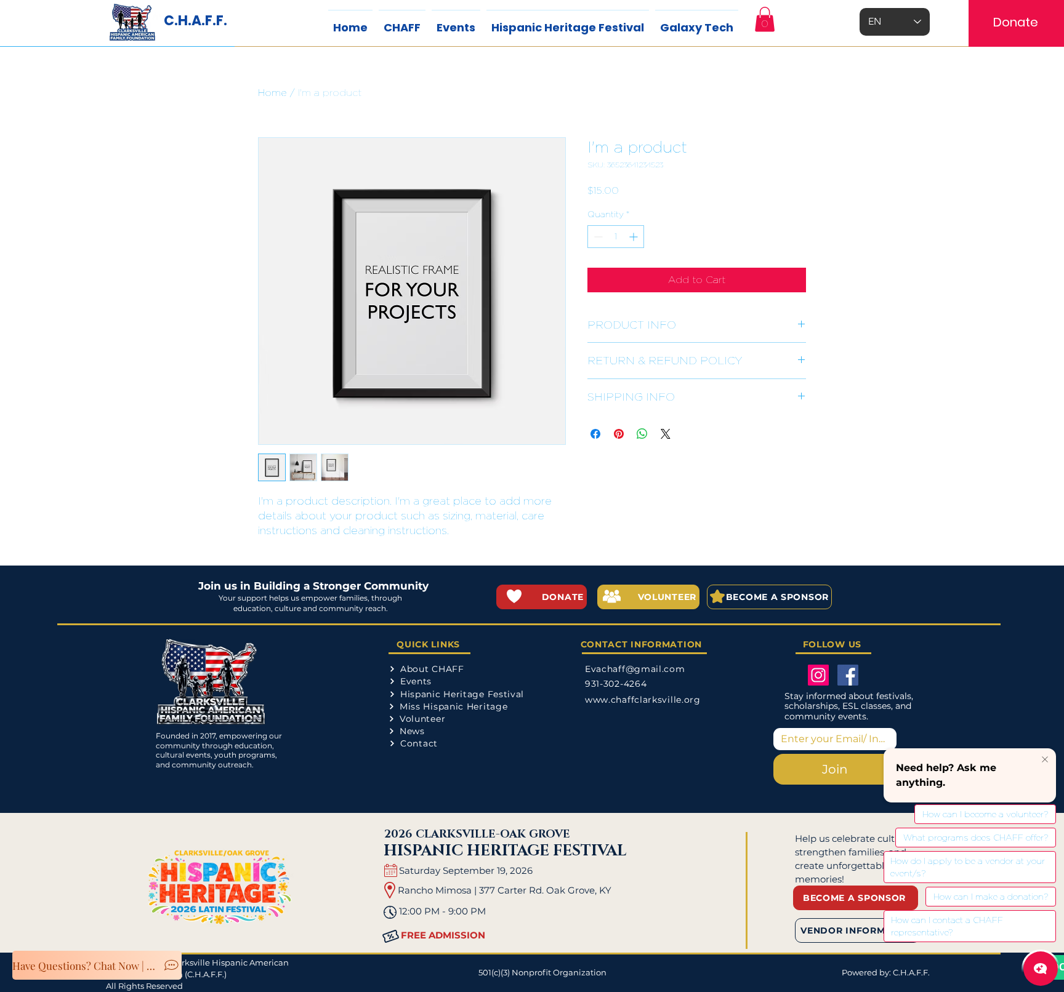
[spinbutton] (616, 236)
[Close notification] (1045, 760)
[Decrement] (597, 236)
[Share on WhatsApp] (642, 433)
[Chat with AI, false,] (1040, 968)
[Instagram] (818, 675)
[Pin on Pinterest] (618, 433)
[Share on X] (665, 433)
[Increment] (634, 236)
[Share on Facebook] (595, 433)
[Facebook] (847, 675)
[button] (764, 19)
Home (272, 92)
